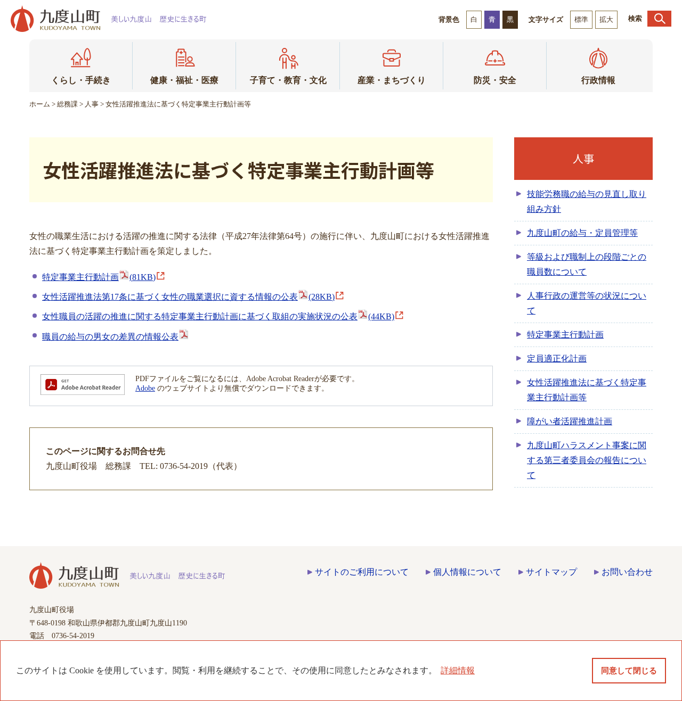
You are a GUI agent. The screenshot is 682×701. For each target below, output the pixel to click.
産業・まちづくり (392, 80)
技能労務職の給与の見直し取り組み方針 (586, 201)
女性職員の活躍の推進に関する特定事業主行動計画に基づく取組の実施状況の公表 (218, 316)
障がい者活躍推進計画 (569, 421)
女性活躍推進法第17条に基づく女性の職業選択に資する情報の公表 (188, 296)
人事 (92, 104)
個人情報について (467, 571)
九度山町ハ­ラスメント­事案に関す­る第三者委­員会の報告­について (586, 460)
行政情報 (598, 80)
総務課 (67, 104)
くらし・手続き (81, 80)
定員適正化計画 (557, 358)
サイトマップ (551, 571)
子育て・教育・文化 (288, 80)
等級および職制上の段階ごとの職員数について (586, 264)
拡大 (606, 19)
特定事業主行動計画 (99, 277)
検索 (635, 18)
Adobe (145, 388)
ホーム (39, 104)
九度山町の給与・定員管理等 (582, 232)
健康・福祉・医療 (184, 80)
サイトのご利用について (362, 571)
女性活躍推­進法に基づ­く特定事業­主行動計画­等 (586, 390)
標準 (581, 19)
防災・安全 (495, 80)
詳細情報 (458, 670)
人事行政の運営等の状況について (586, 303)
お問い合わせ (627, 571)
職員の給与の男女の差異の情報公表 (110, 336)
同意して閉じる (629, 670)
